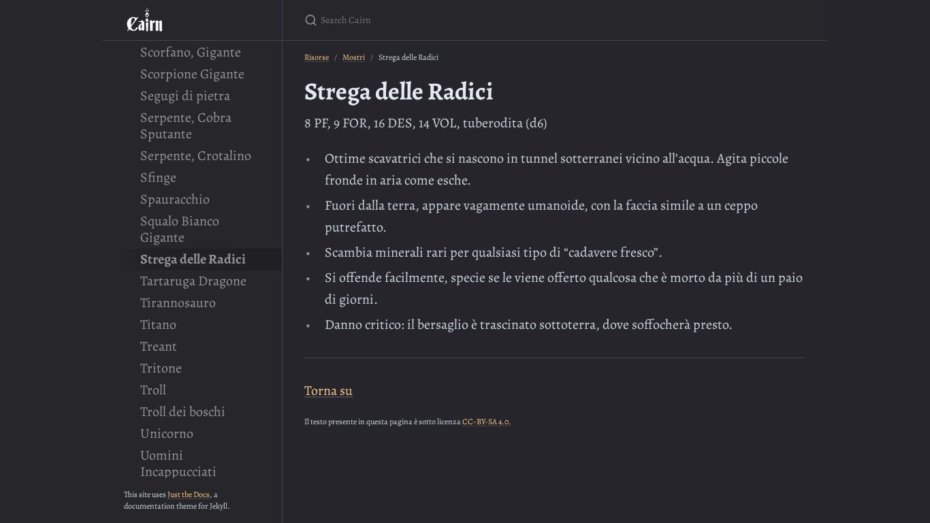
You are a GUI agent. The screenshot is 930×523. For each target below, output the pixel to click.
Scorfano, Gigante (190, 52)
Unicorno (166, 433)
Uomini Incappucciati (178, 463)
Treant (158, 346)
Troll (153, 390)
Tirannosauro (178, 303)
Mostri (353, 57)
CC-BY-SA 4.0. (486, 421)
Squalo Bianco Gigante (179, 229)
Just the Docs (188, 494)
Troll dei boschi (182, 411)
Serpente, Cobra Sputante (185, 125)
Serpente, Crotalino (195, 155)
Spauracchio (175, 199)
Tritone (161, 368)
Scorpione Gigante (192, 74)
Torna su (328, 390)
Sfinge (158, 177)
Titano (158, 324)
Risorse (316, 57)
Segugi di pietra (185, 95)
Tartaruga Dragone (193, 281)
